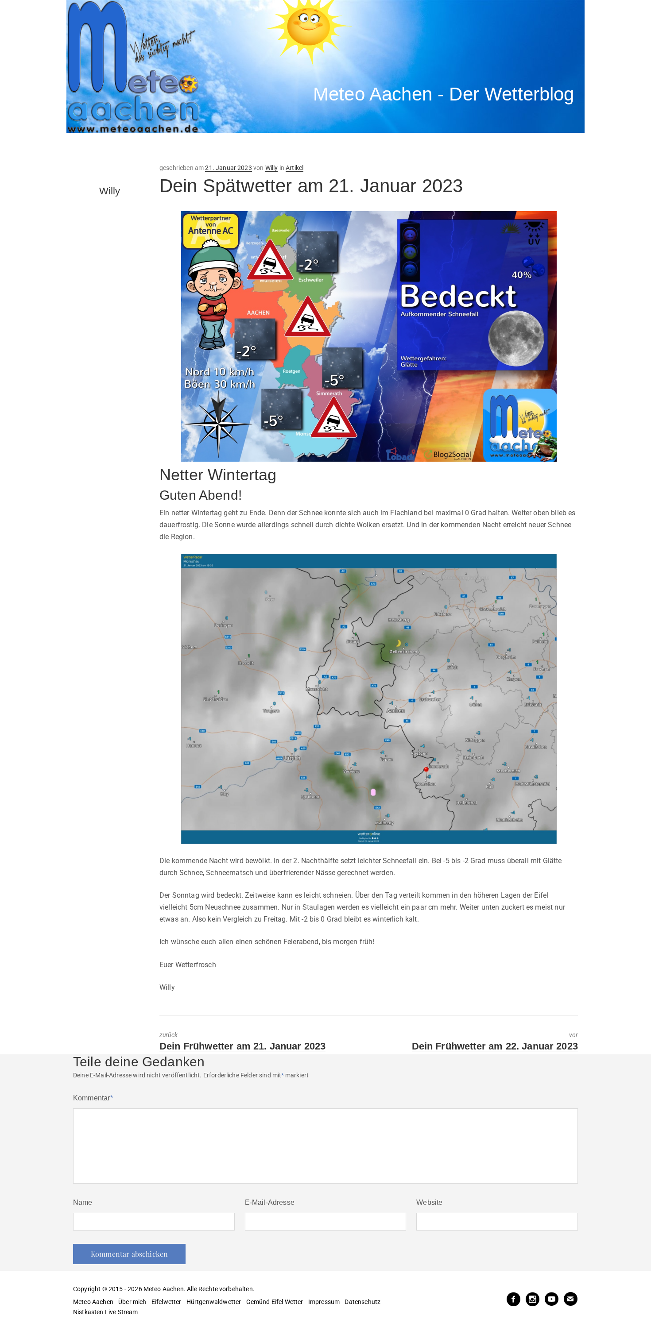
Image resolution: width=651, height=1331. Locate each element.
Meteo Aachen (93, 1301)
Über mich (132, 1301)
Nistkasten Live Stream (105, 1312)
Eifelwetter (166, 1301)
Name (83, 1202)
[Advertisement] (230, 148)
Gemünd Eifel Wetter (274, 1301)
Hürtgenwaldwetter (213, 1301)
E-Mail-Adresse (269, 1202)
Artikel (294, 167)
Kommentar (93, 1098)
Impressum (324, 1301)
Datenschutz (362, 1301)
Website (429, 1202)
